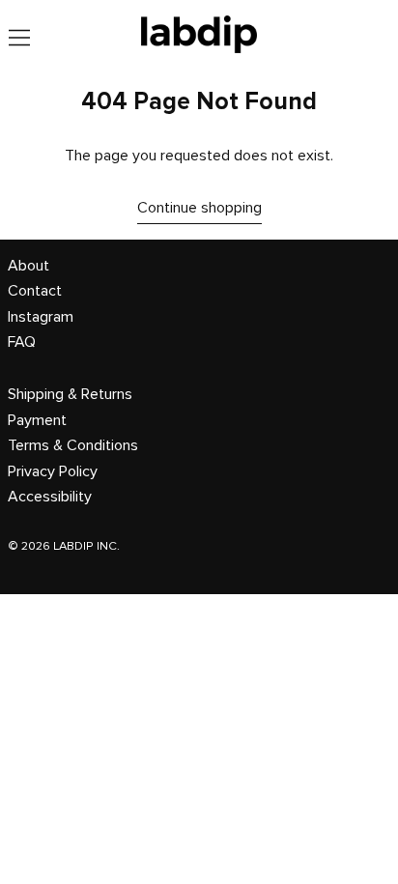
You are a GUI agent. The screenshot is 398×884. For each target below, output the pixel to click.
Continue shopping (199, 207)
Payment (37, 420)
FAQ (22, 342)
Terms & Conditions (73, 445)
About (28, 265)
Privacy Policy (53, 471)
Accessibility (50, 496)
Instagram (40, 317)
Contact (35, 290)
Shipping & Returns (70, 394)
